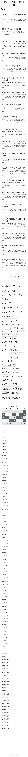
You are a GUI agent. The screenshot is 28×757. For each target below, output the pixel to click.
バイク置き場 (10, 350)
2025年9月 (4, 474)
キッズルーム (7, 328)
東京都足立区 (5, 728)
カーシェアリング (17, 325)
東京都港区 (5, 709)
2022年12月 (5, 578)
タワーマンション (10, 338)
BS (19, 286)
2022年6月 (4, 596)
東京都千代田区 (6, 672)
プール (16, 357)
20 (14, 420)
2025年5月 (4, 487)
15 (21, 417)
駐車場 (6, 397)
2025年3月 (4, 493)
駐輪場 (16, 397)
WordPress (16, 755)
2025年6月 (4, 484)
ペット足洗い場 (9, 365)
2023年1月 (4, 574)
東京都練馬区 (5, 716)
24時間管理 (9, 286)
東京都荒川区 (5, 719)
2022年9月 (4, 587)
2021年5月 (4, 637)
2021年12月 (5, 615)
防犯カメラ (18, 393)
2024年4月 (4, 528)
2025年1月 (4, 499)
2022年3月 (4, 606)
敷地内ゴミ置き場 (12, 388)
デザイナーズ (10, 342)
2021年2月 (4, 647)
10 (3, 417)
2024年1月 (4, 537)
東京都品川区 (5, 678)
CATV (6, 291)
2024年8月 (4, 515)
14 (17, 417)
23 (24, 420)
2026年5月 (4, 449)
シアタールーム (7, 334)
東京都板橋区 (5, 697)
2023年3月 (4, 568)
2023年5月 (4, 562)
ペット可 (7, 361)
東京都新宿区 (5, 691)
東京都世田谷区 (6, 659)
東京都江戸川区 (6, 700)
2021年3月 (4, 643)
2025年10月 (5, 471)
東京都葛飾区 (5, 722)
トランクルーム (9, 346)
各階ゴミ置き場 (16, 376)
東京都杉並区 (5, 694)
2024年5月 (4, 524)
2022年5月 (4, 600)
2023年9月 (4, 549)
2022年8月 (4, 590)
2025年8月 (4, 477)
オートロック (10, 321)
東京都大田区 (5, 684)
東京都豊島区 (5, 725)
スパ (15, 334)
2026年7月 (4, 443)
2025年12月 (5, 465)
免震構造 (16, 368)
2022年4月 (4, 603)
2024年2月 (4, 534)
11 (6, 417)
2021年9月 (4, 625)
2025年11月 (5, 468)
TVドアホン (9, 303)
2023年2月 (4, 571)
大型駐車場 (7, 380)
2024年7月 (4, 518)
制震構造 (5, 376)
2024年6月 (4, 521)
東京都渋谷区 (5, 706)
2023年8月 (4, 553)
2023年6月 (4, 559)
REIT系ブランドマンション (13, 297)
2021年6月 (4, 634)
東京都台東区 (5, 675)
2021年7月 (4, 631)
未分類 (3, 656)
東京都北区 (5, 669)
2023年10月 (5, 546)
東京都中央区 (5, 662)
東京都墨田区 (5, 681)
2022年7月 (4, 593)
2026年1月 (4, 462)
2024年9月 (4, 512)
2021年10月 (5, 621)
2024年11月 (5, 506)
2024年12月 (5, 502)
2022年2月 (4, 609)
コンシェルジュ (9, 331)
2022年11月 (5, 581)
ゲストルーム (18, 328)
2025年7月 (4, 481)
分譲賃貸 (17, 372)
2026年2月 (4, 459)
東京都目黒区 (5, 712)
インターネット (11, 307)
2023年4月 (4, 565)
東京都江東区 (5, 703)
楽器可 (6, 393)
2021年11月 (5, 618)
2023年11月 (5, 543)
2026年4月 (4, 452)
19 (10, 420)
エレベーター (10, 316)
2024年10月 (5, 509)
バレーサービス (6, 354)
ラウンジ (6, 368)
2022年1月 (4, 612)
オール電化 (6, 325)
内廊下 (6, 372)
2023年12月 (5, 540)
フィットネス (7, 357)
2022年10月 (5, 584)
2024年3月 (4, 531)
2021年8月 (4, 628)
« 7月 (3, 431)
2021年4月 (4, 640)
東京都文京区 (5, 687)
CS (14, 291)
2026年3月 (4, 456)
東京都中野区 (5, 666)
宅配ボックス (10, 384)
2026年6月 (4, 446)
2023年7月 (4, 556)
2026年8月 (4, 440)
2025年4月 (4, 490)
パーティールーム (18, 354)
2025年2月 (4, 496)
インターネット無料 (13, 312)
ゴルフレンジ (21, 331)
